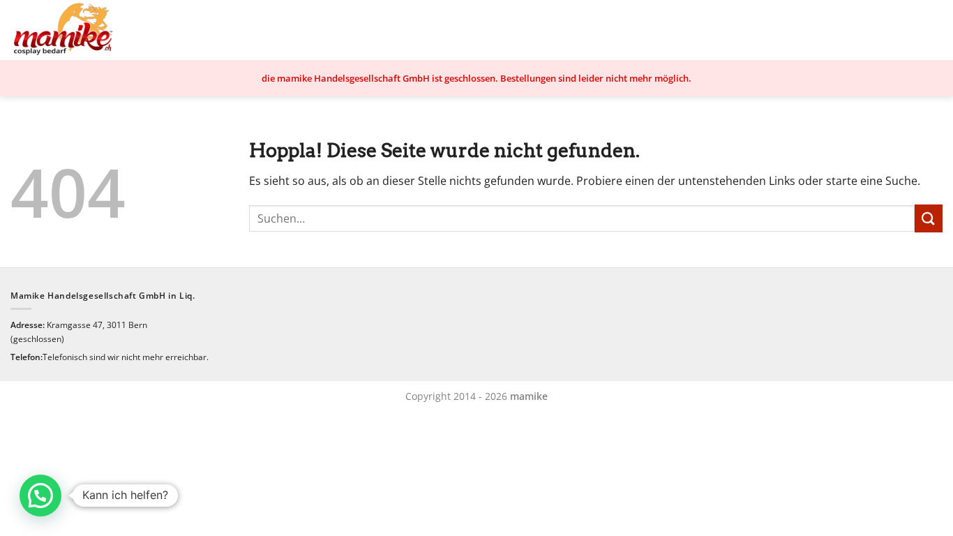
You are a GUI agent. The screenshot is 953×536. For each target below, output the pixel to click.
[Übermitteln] (929, 218)
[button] (40, 495)
